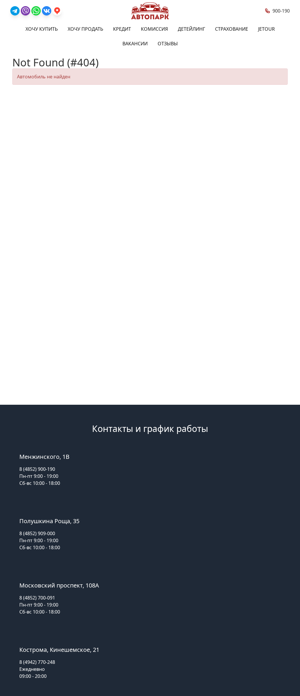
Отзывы (168, 43)
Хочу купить (41, 29)
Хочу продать (85, 29)
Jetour (266, 29)
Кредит (122, 29)
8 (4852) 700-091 (37, 598)
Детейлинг (191, 29)
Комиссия (154, 29)
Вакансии (135, 43)
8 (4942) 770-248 (37, 662)
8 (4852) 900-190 (37, 469)
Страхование (231, 29)
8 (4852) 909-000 (37, 533)
